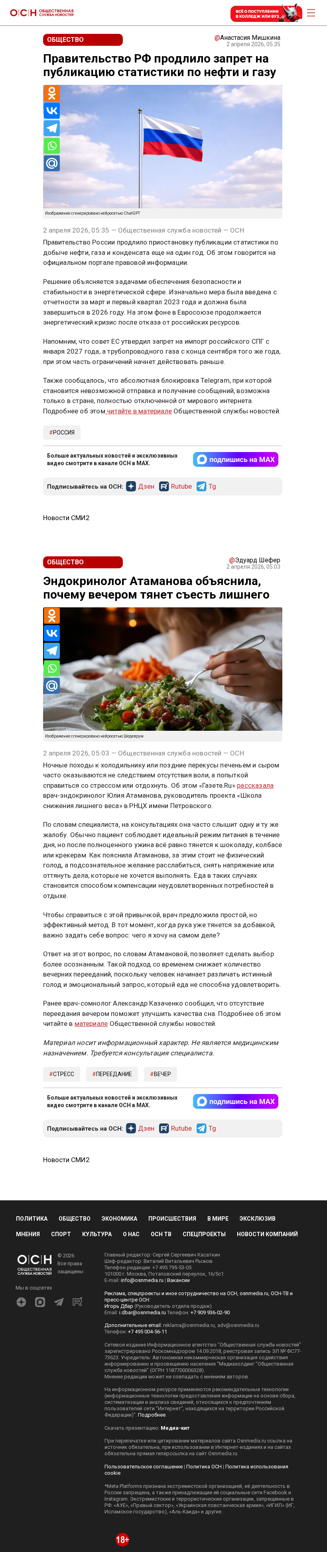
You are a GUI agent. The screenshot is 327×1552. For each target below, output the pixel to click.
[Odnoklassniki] (52, 93)
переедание (114, 1216)
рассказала (255, 785)
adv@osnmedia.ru (238, 1467)
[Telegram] (52, 128)
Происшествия (172, 1361)
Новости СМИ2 (66, 518)
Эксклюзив (258, 1361)
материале (91, 1166)
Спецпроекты (204, 1377)
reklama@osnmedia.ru (189, 1467)
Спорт (61, 1377)
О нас (131, 1377)
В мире (218, 1361)
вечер (162, 1216)
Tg (212, 486)
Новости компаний (267, 1377)
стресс (63, 1216)
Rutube (181, 486)
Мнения (28, 1377)
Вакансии (178, 1422)
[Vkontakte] (52, 111)
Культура (97, 1377)
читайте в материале (138, 411)
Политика (31, 1361)
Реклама (68, 1008)
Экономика (119, 1361)
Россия (64, 432)
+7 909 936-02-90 (210, 1455)
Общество (75, 1361)
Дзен (146, 486)
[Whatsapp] (52, 146)
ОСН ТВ (161, 1377)
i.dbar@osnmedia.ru (142, 1455)
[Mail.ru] (52, 163)
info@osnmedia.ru (142, 1422)
